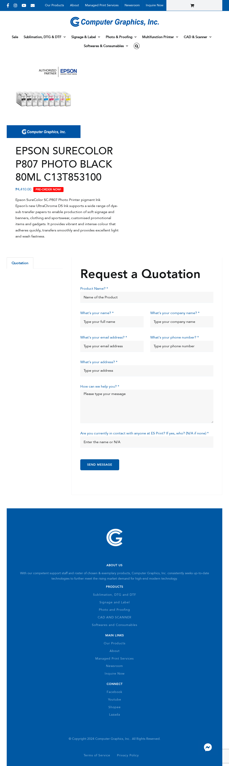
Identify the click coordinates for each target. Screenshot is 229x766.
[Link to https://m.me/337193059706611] (208, 747)
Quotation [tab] (20, 263)
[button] (137, 45)
